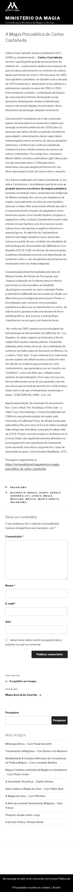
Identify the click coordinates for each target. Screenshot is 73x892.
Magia (48, 496)
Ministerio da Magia (32, 18)
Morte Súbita (48, 499)
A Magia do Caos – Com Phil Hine (25, 796)
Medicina (17, 499)
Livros (37, 496)
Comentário (14, 536)
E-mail (10, 603)
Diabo (43, 492)
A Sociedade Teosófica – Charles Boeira (29, 781)
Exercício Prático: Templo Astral (24, 822)
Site (8, 621)
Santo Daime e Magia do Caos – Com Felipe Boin (34, 788)
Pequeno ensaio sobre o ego (22, 815)
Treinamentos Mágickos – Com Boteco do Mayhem (36, 751)
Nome (10, 585)
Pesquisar (12, 712)
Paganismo (18, 487)
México (31, 499)
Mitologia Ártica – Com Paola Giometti (28, 744)
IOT (27, 496)
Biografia (18, 492)
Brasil (33, 492)
